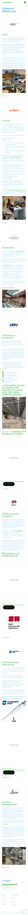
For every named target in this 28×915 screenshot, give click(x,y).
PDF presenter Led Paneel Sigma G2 (10, 554)
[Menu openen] (25, 2)
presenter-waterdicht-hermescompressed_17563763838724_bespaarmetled (13, 769)
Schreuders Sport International (10, 663)
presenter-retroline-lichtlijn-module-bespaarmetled (13, 481)
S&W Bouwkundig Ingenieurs (10, 515)
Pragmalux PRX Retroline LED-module (14, 432)
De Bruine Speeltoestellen (9, 803)
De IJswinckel (20, 251)
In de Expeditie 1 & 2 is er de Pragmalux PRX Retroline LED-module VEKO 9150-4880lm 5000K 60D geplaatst (13, 390)
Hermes (6, 824)
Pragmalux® (7, 265)
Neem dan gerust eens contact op (16, 190)
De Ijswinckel (8, 247)
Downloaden (9, 484)
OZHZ (4, 34)
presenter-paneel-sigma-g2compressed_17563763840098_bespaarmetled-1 (13, 604)
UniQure (6, 121)
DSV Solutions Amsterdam (8, 336)
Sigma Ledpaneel (17, 530)
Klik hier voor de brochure (8, 287)
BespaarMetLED (7, 2)
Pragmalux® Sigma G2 (14, 157)
